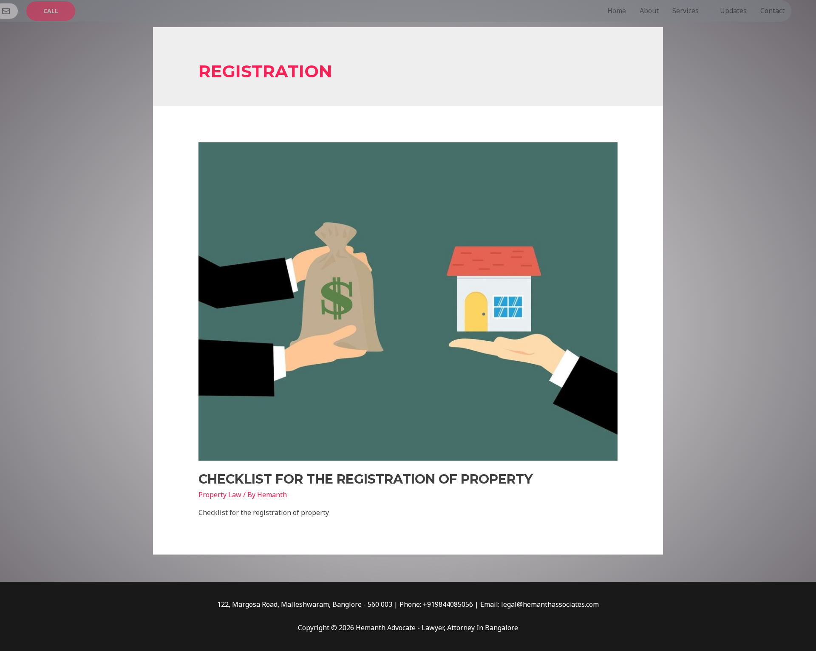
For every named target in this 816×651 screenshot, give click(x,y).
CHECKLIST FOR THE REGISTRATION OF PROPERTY (365, 479)
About (649, 10)
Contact (772, 10)
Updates (733, 10)
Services (685, 10)
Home (616, 10)
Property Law (219, 494)
